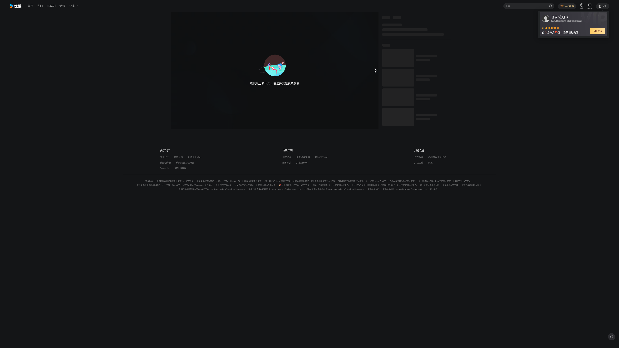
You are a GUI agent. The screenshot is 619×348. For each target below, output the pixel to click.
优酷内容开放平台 (437, 157)
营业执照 (149, 181)
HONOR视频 (180, 168)
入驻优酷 (418, 162)
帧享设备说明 (194, 157)
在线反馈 (178, 157)
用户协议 (286, 157)
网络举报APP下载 (450, 185)
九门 (40, 6)
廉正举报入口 (373, 189)
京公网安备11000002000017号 (295, 185)
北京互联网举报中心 (340, 185)
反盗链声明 (302, 162)
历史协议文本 (303, 157)
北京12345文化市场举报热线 (364, 185)
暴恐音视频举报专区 (470, 185)
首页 (30, 6)
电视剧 (51, 6)
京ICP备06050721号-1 (245, 185)
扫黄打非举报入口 (388, 185)
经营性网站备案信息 (266, 185)
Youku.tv (164, 168)
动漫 (62, 6)
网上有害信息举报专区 (429, 185)
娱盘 (430, 162)
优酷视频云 (165, 162)
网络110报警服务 (320, 185)
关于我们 (164, 157)
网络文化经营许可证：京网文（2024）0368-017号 (219, 181)
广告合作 (418, 157)
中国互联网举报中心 (408, 185)
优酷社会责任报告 (185, 162)
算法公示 (434, 189)
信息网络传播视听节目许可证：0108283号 (174, 181)
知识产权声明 (321, 157)
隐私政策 (286, 162)
